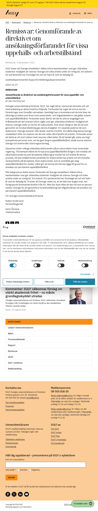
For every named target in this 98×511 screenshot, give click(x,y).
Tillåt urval (49, 282)
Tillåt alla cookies (80, 282)
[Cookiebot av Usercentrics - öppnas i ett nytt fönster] (84, 227)
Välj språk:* (10, 470)
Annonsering (10, 446)
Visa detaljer (85, 274)
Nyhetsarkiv (14, 322)
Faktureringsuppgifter (14, 410)
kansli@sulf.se (32, 398)
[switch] (37, 265)
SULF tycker (56, 432)
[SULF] (12, 13)
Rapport (11, 345)
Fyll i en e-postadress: (15, 459)
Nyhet (10, 333)
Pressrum (9, 406)
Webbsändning (15, 368)
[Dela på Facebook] (7, 223)
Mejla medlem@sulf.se (61, 409)
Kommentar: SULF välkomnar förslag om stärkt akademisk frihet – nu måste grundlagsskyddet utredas (33, 292)
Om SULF (55, 429)
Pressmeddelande (16, 339)
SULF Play (55, 436)
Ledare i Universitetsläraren (20, 327)
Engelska (36, 470)
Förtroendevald (57, 443)
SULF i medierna (15, 363)
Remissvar (12, 351)
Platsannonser (11, 443)
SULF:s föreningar (58, 439)
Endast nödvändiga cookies (17, 282)
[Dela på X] (12, 223)
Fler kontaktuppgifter (14, 402)
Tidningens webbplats (15, 439)
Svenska (23, 470)
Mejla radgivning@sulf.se (62, 395)
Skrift (10, 357)
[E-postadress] (17, 223)
